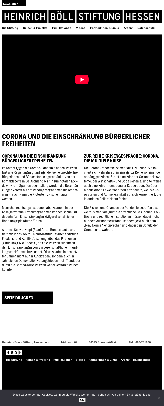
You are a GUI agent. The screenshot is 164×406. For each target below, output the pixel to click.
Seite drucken (18, 298)
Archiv (128, 27)
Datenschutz (146, 27)
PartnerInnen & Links (104, 27)
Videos (80, 27)
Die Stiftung (10, 27)
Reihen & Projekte (35, 27)
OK (82, 399)
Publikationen (61, 27)
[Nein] (159, 398)
